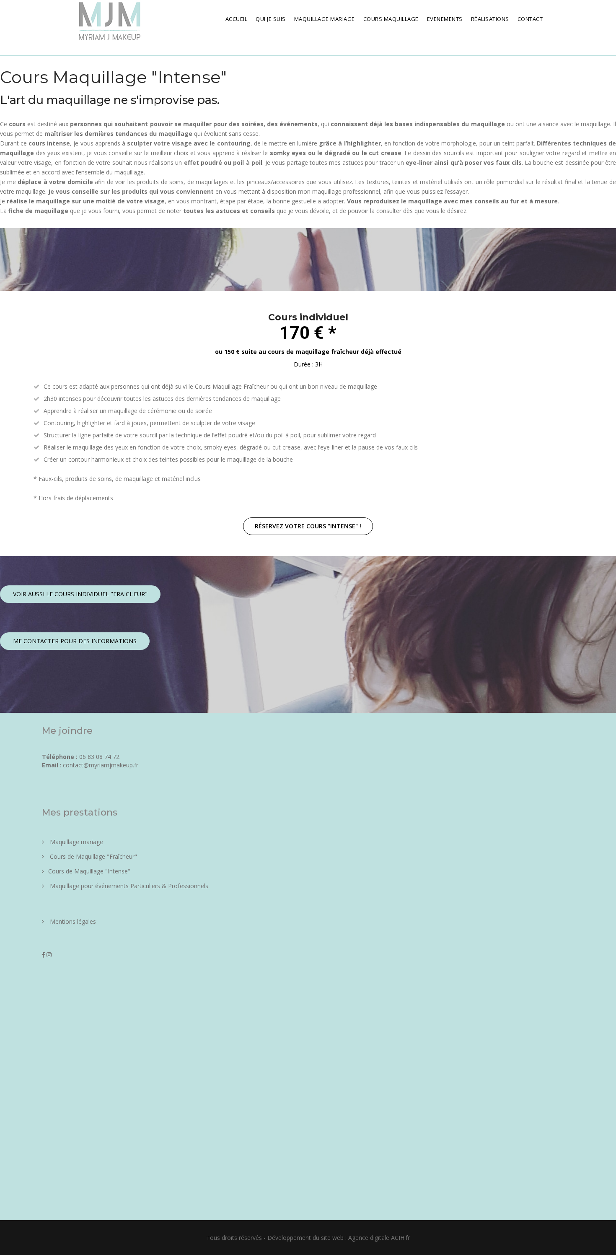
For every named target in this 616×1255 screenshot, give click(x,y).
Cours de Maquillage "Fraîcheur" (92, 856)
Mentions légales (72, 921)
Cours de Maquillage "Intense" (89, 871)
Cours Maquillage (391, 19)
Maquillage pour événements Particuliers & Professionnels (128, 886)
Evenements (445, 19)
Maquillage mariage (75, 842)
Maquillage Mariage (324, 19)
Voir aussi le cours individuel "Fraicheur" (80, 594)
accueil (236, 19)
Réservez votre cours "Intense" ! (308, 526)
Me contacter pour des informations (75, 641)
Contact (530, 19)
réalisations (490, 19)
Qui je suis (271, 19)
